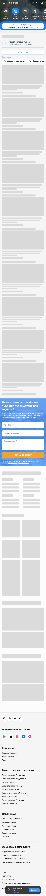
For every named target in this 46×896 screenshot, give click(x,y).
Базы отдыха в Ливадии (13, 786)
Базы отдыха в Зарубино (13, 800)
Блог (4, 760)
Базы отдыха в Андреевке (14, 779)
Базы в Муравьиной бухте (14, 793)
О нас (4, 872)
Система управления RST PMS (16, 862)
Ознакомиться (16, 892)
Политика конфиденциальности (16, 883)
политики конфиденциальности (18, 463)
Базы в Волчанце (9, 796)
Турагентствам (9, 822)
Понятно (34, 890)
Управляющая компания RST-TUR (17, 851)
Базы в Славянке (9, 804)
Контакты (6, 876)
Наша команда (8, 879)
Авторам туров (9, 826)
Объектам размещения (12, 819)
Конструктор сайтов (11, 855)
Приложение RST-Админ (13, 859)
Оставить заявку (23, 455)
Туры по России (9, 753)
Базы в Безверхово (10, 789)
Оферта (5, 836)
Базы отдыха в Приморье (13, 775)
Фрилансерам (8, 829)
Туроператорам (9, 833)
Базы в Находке (9, 782)
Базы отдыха (8, 756)
